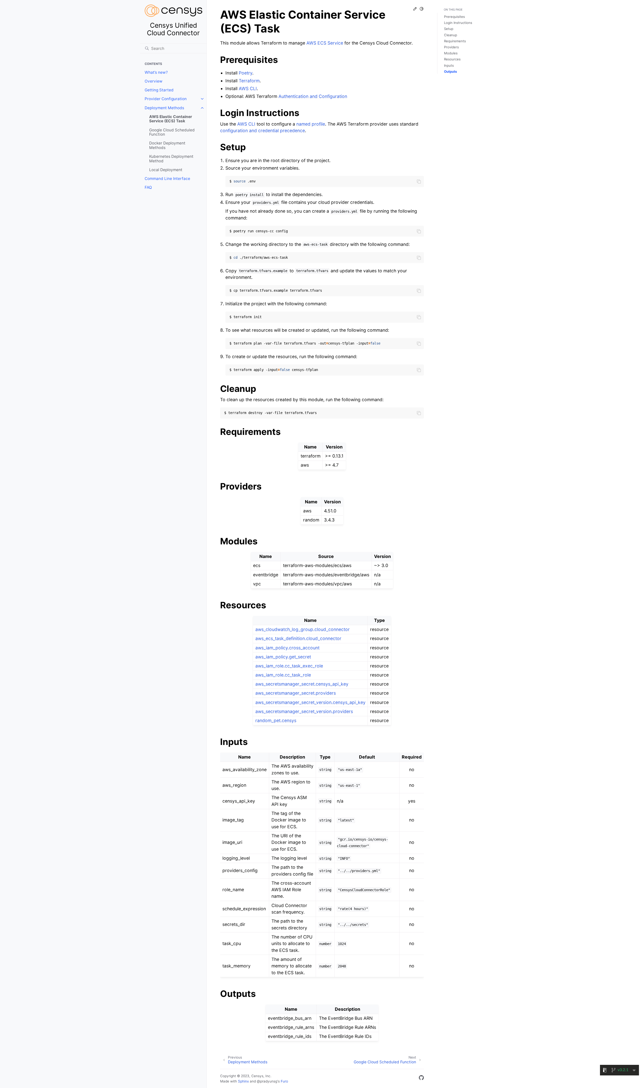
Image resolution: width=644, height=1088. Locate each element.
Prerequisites (454, 17)
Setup (448, 29)
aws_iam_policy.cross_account (287, 647)
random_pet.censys (275, 720)
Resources (452, 59)
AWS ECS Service (324, 43)
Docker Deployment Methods (167, 145)
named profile (310, 124)
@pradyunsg (267, 1081)
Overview (154, 81)
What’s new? (156, 72)
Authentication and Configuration (312, 96)
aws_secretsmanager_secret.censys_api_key (301, 684)
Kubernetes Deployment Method (171, 158)
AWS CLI (248, 88)
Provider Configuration (166, 98)
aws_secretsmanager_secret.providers (295, 693)
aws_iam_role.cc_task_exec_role (289, 665)
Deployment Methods (164, 107)
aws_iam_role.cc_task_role (283, 675)
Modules (451, 53)
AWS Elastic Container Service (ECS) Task (170, 119)
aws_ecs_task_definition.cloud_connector (298, 638)
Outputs (450, 71)
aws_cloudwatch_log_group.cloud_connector (302, 629)
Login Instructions (458, 23)
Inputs (449, 65)
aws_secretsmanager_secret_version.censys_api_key (310, 702)
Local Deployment (165, 169)
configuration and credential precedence (262, 130)
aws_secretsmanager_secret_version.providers (304, 711)
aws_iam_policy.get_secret (283, 656)
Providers (451, 47)
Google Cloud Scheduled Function (172, 132)
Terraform (249, 80)
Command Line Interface (167, 178)
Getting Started (159, 90)
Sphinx (243, 1081)
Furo (284, 1081)
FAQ (148, 187)
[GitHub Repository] (421, 1078)
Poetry (245, 73)
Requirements (455, 41)
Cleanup (450, 35)
